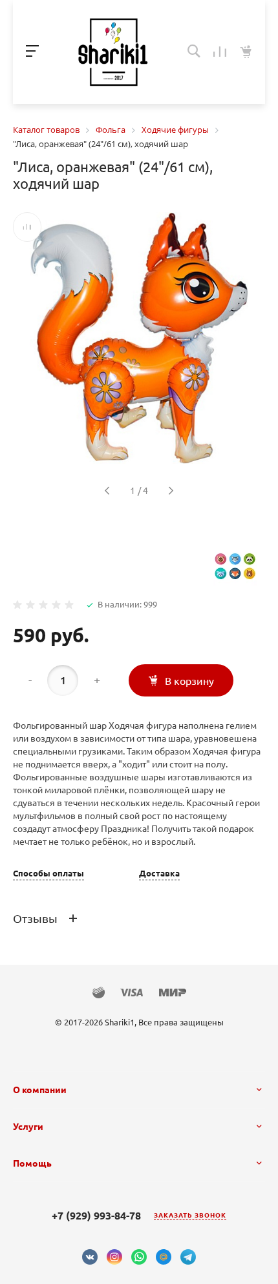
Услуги (28, 1126)
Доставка (159, 873)
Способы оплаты (48, 873)
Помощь (32, 1163)
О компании (40, 1090)
